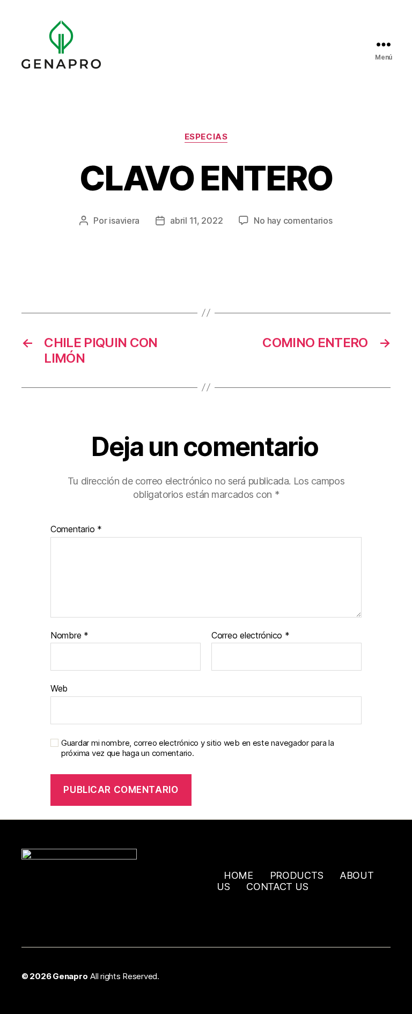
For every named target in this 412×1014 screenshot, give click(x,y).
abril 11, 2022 (196, 220)
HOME (238, 875)
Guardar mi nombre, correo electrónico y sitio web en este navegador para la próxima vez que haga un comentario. (197, 748)
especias (206, 137)
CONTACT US (277, 886)
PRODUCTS (296, 875)
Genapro (70, 976)
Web (59, 688)
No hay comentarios (293, 220)
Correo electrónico (250, 636)
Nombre (69, 636)
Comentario (76, 529)
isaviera (124, 220)
